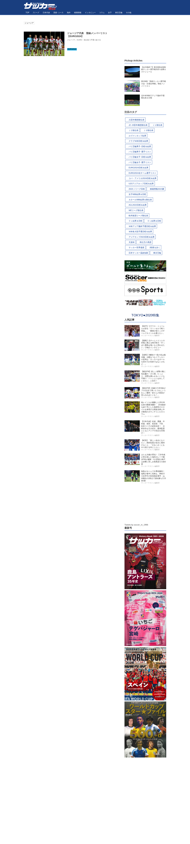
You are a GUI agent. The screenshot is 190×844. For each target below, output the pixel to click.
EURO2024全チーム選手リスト (142, 173)
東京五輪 (157, 253)
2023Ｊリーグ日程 (137, 189)
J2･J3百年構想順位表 (138, 125)
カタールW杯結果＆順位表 (140, 200)
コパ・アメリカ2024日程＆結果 (142, 178)
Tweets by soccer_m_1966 (136, 525)
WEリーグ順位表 (136, 210)
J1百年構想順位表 (136, 120)
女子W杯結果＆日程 (137, 194)
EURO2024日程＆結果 (138, 167)
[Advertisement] (145, 38)
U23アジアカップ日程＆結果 (141, 183)
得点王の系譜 (145, 242)
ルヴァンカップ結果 (137, 136)
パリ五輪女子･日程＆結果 (140, 157)
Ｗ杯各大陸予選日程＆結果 (140, 231)
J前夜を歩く (154, 247)
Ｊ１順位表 (157, 125)
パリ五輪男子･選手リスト (140, 152)
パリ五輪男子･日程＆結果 (140, 146)
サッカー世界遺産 (136, 247)
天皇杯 (132, 242)
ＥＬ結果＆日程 (154, 221)
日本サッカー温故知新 (138, 253)
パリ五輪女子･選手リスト (140, 162)
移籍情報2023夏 (157, 189)
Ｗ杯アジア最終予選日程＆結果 (142, 226)
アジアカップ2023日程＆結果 (142, 237)
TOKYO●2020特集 (145, 315)
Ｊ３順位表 (148, 130)
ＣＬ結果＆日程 (135, 221)
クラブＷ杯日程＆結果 (138, 141)
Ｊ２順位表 (133, 130)
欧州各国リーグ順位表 (138, 215)
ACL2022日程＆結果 (138, 205)
